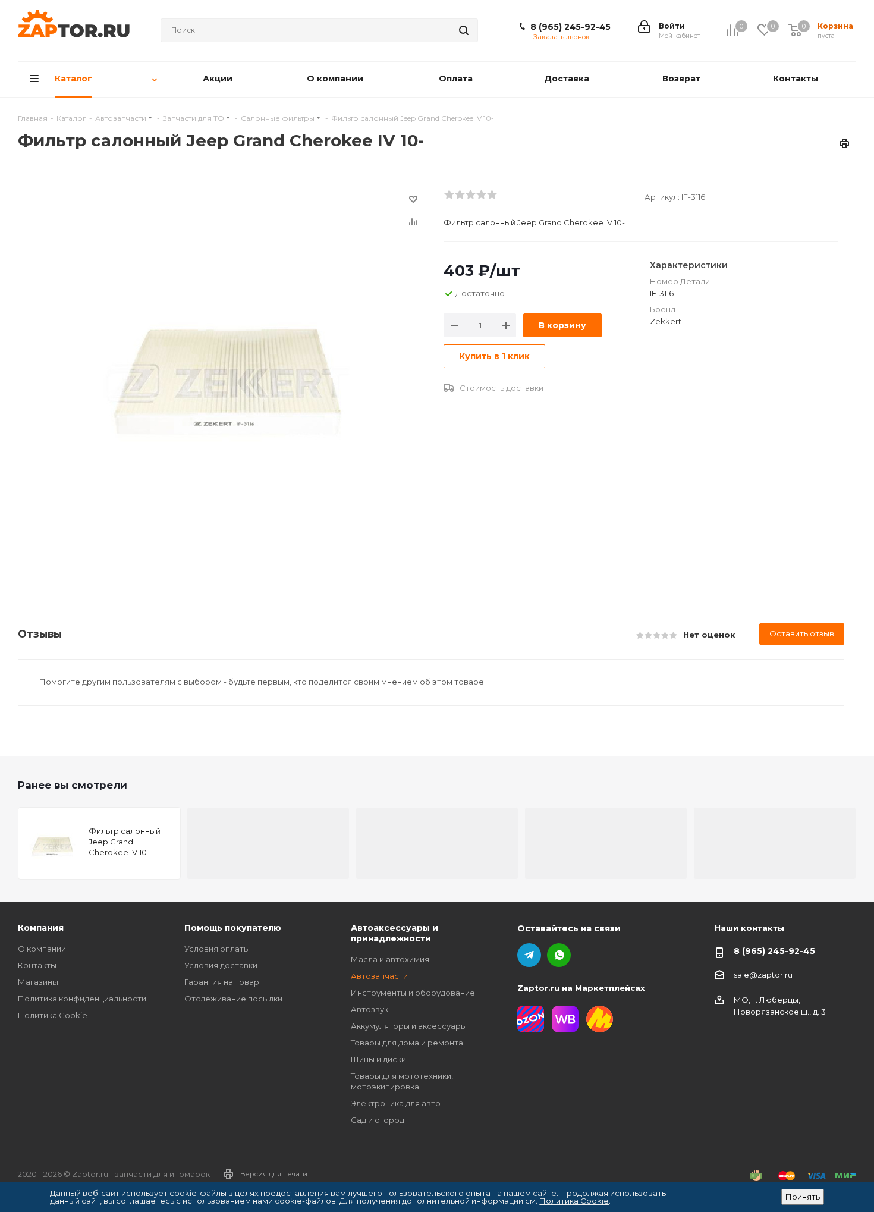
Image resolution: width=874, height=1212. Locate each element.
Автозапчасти (379, 976)
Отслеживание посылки (233, 998)
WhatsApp (559, 955)
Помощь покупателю (232, 927)
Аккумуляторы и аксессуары (409, 1026)
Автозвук (369, 1009)
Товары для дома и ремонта (407, 1042)
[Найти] (463, 30)
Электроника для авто (396, 1103)
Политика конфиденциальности (82, 998)
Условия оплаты (217, 948)
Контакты (37, 965)
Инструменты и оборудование (413, 992)
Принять (802, 1196)
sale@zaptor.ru (763, 974)
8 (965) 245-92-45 (570, 27)
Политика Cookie (52, 1015)
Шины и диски (378, 1059)
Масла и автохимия (390, 959)
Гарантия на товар (221, 982)
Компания (41, 927)
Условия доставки (220, 965)
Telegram (529, 955)
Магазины (38, 982)
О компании (42, 948)
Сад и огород (377, 1120)
